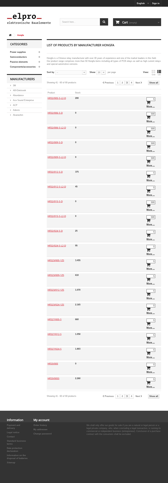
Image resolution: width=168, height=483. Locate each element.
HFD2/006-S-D (55, 112)
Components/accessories (23, 67)
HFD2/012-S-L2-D (57, 186)
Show (92, 72)
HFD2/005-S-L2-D (57, 98)
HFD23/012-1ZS (56, 289)
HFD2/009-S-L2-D (57, 157)
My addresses (40, 429)
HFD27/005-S (55, 319)
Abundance (18, 95)
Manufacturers (22, 79)
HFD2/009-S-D (55, 142)
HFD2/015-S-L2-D (57, 216)
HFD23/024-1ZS (56, 304)
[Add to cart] (148, 103)
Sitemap (11, 462)
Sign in (155, 3)
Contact (11, 436)
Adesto (16, 110)
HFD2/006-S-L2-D (57, 127)
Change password (42, 434)
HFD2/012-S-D (55, 171)
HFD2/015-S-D (55, 201)
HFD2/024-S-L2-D (57, 245)
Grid (153, 75)
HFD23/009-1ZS (56, 275)
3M (14, 85)
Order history (40, 425)
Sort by (50, 72)
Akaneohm (17, 115)
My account (41, 420)
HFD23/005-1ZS (56, 260)
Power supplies (18, 52)
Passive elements (19, 62)
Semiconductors (18, 57)
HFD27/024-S (55, 348)
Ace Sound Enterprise (23, 100)
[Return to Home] (10, 35)
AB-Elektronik (19, 90)
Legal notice (13, 432)
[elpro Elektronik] (31, 18)
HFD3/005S (53, 378)
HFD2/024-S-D (55, 230)
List (159, 75)
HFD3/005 (53, 363)
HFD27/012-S (55, 334)
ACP (14, 105)
